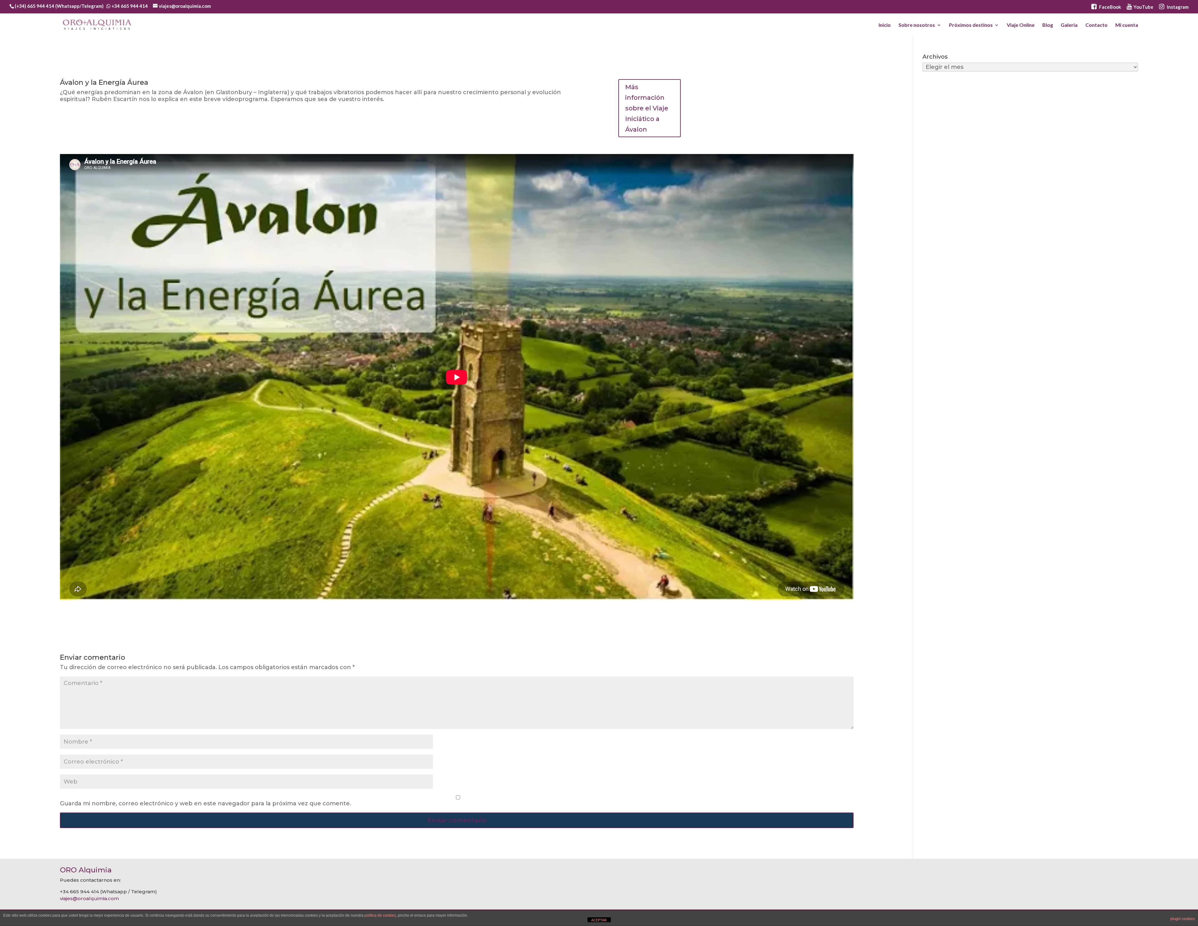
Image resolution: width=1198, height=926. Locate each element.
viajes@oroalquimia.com (89, 898)
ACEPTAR (599, 920)
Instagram (1177, 7)
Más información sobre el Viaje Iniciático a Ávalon (646, 108)
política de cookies (380, 915)
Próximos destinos (971, 25)
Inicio (885, 25)
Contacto (1096, 25)
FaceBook (1109, 7)
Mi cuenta (1126, 25)
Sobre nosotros (916, 25)
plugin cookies (1182, 919)
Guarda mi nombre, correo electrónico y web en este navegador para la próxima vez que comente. (205, 803)
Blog (1047, 25)
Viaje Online (1021, 25)
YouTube (1143, 7)
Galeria (1069, 25)
